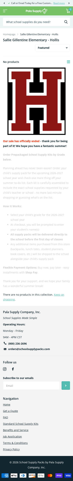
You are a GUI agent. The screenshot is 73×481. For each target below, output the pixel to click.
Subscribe (66, 385)
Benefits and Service (15, 430)
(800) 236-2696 (17, 343)
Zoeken (66, 22)
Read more (59, 3)
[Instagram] (4, 369)
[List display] (68, 61)
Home (6, 404)
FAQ (5, 417)
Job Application (12, 436)
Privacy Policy (11, 449)
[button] (4, 3)
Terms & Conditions (15, 443)
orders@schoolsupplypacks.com (29, 349)
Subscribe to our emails (18, 378)
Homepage (9, 34)
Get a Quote (10, 411)
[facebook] (13, 369)
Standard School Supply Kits (20, 423)
